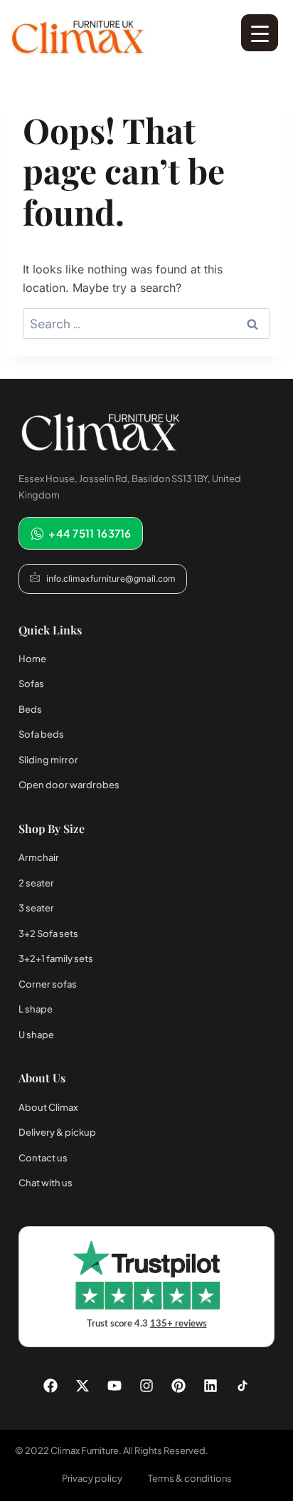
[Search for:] (146, 324)
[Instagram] (146, 1385)
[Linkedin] (210, 1385)
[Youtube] (114, 1385)
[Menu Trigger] (259, 32)
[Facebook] (50, 1385)
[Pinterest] (178, 1385)
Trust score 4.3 (147, 1324)
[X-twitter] (82, 1385)
